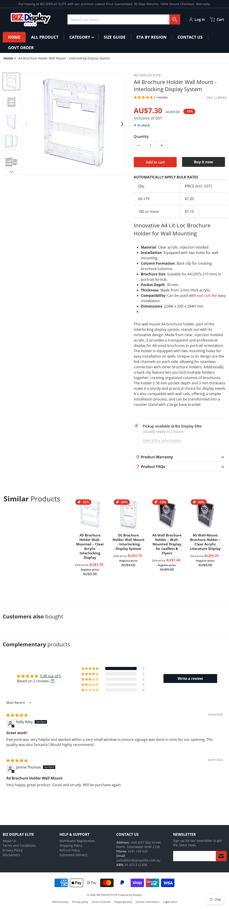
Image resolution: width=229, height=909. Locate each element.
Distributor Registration (77, 841)
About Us (9, 841)
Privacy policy (80, 901)
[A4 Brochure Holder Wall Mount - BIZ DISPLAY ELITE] (11, 101)
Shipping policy (123, 901)
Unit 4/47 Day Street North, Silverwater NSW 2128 (138, 844)
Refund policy (60, 901)
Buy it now (203, 161)
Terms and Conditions (19, 845)
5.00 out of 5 (50, 676)
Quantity (141, 136)
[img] (17, 715)
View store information (162, 440)
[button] (144, 97)
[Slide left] (26, 124)
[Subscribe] (221, 856)
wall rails (204, 295)
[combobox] (124, 19)
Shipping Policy (70, 845)
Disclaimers (11, 855)
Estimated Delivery (73, 855)
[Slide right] (122, 124)
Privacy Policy (13, 850)
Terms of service (101, 901)
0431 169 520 (138, 851)
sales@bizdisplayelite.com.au (138, 860)
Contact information (147, 901)
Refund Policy (69, 850)
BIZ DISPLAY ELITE (107, 894)
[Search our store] (174, 19)
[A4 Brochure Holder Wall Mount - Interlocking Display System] (11, 81)
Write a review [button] (190, 678)
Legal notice (170, 901)
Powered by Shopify (130, 894)
